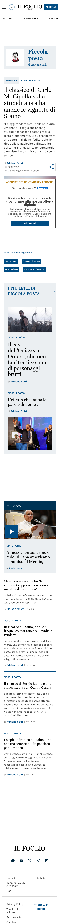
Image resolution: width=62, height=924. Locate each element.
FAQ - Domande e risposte (15, 884)
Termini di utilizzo (12, 910)
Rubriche (11, 80)
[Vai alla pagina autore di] (15, 57)
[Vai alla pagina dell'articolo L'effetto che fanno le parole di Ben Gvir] (30, 433)
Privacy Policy (14, 904)
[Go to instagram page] (38, 860)
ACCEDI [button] (42, 188)
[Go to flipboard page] (46, 860)
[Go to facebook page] (13, 860)
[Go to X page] (29, 860)
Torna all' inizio (41, 907)
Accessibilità (13, 917)
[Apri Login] (12, 7)
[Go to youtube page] (21, 860)
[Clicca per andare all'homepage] (30, 849)
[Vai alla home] (30, 7)
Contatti (11, 878)
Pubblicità (39, 878)
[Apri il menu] (3, 7)
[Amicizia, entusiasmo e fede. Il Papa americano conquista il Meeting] (30, 524)
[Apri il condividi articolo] (52, 167)
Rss (8, 891)
